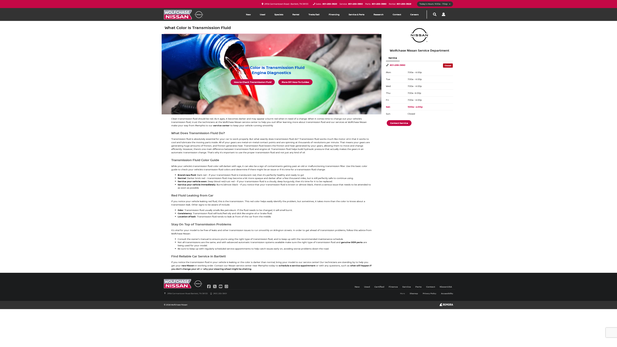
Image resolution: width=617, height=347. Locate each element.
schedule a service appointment (297, 265)
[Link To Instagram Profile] (226, 286)
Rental (295, 14)
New (248, 14)
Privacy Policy (429, 293)
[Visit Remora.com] (446, 305)
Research (379, 14)
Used (262, 14)
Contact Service (399, 123)
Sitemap (414, 293)
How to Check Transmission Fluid (252, 82)
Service (406, 286)
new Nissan (187, 265)
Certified (379, 286)
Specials (278, 14)
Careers (414, 14)
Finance (393, 286)
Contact (397, 14)
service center (221, 125)
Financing (334, 14)
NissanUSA (446, 286)
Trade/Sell (314, 14)
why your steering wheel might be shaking (227, 268)
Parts (418, 286)
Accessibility (447, 293)
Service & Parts (356, 14)
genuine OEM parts (352, 242)
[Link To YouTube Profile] (221, 286)
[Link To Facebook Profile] (209, 286)
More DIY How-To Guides (295, 82)
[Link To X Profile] (215, 286)
